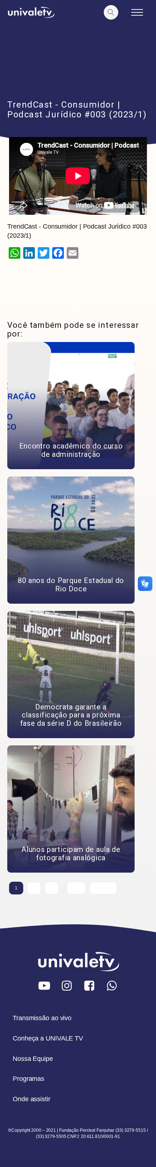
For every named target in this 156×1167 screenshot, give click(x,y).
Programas (28, 1078)
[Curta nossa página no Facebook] (89, 985)
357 (76, 887)
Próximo (103, 887)
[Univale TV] (30, 12)
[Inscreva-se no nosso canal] (44, 985)
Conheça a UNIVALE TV (48, 1038)
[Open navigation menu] (137, 12)
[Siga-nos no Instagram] (66, 985)
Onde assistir (31, 1099)
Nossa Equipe (33, 1058)
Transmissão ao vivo (42, 1018)
